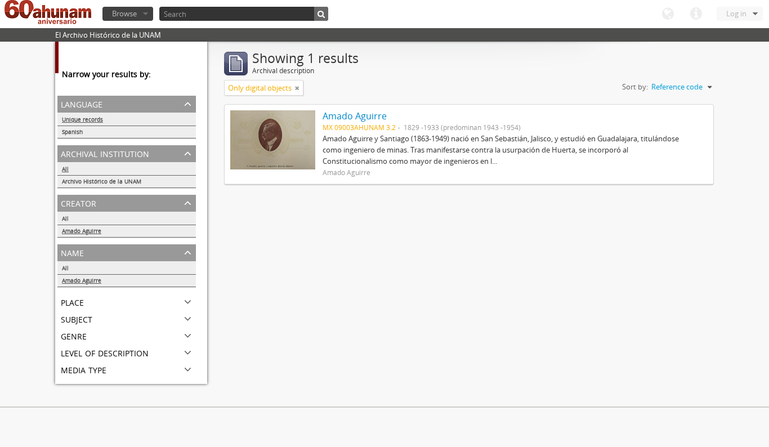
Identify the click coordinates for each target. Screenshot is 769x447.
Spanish (72, 132)
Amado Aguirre (81, 231)
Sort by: (635, 87)
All (65, 169)
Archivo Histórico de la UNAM (101, 181)
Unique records (82, 119)
